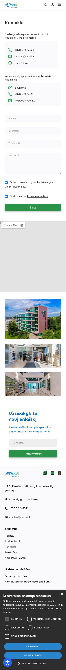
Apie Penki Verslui (16, 558)
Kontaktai (11, 547)
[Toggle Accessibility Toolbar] (7, 662)
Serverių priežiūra (16, 576)
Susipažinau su (29, 196)
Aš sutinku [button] (33, 646)
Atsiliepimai (12, 541)
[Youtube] (52, 473)
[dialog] (33, 630)
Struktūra (11, 552)
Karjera (9, 536)
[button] (59, 4)
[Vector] (45, 473)
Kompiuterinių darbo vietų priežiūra (27, 581)
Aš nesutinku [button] (33, 655)
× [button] (61, 594)
